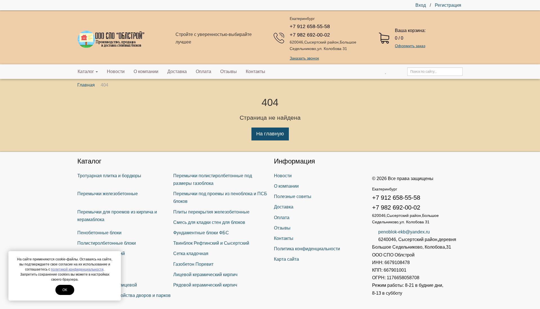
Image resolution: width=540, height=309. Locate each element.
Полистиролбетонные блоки (106, 243)
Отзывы (228, 71)
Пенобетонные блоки (99, 232)
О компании (146, 71)
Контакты (255, 71)
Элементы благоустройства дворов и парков (124, 295)
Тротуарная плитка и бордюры (109, 175)
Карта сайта (286, 259)
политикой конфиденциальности (77, 269)
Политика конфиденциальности (307, 248)
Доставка (177, 71)
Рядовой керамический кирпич (205, 285)
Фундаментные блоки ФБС (201, 232)
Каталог (86, 71)
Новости (116, 71)
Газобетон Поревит (193, 264)
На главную (270, 134)
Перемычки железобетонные (107, 193)
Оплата (203, 71)
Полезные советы (292, 196)
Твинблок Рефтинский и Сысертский (211, 243)
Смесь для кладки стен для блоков (209, 222)
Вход (420, 5)
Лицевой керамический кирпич (205, 274)
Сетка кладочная (190, 253)
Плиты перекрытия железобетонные (211, 212)
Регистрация (448, 5)
